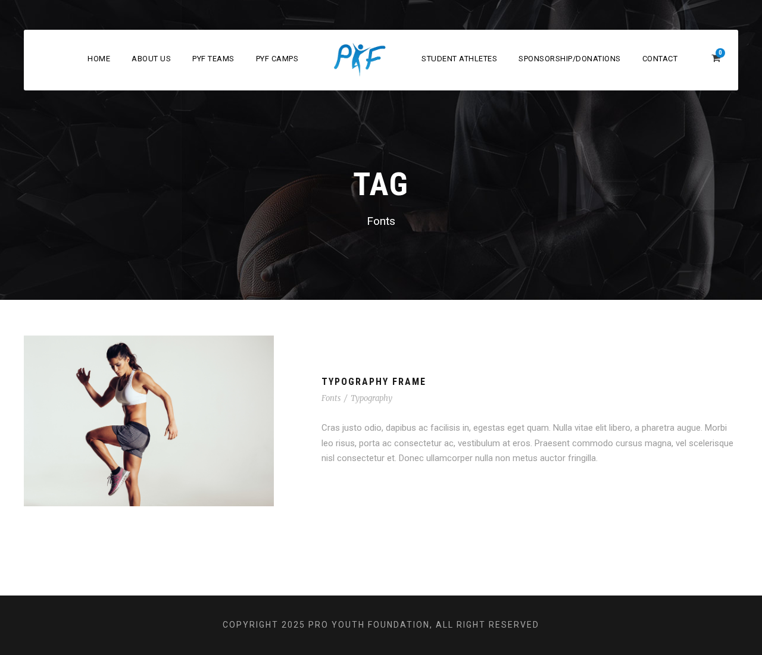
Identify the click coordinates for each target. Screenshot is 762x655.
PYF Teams (213, 58)
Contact (660, 58)
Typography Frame (373, 381)
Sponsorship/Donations (570, 58)
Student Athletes (459, 58)
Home (99, 58)
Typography (371, 398)
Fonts (331, 398)
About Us (151, 58)
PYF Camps (277, 58)
